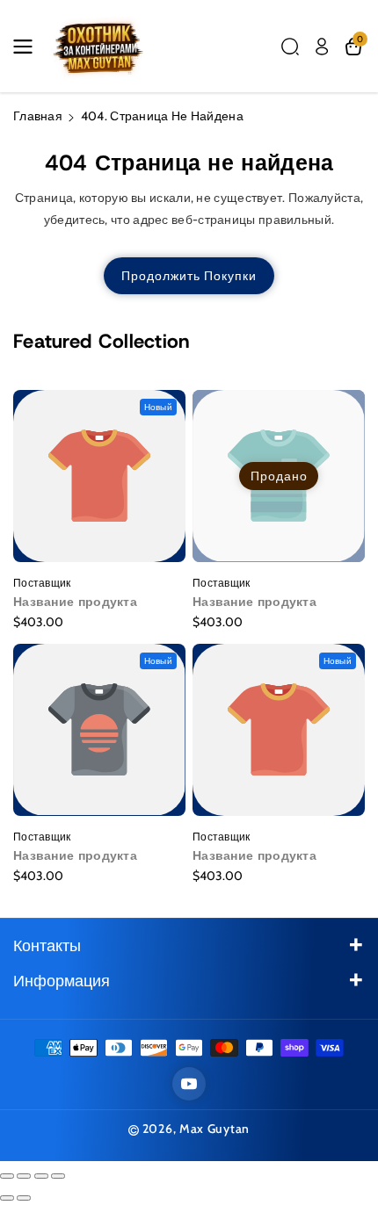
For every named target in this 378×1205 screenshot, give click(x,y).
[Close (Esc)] (7, 1176)
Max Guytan (214, 1128)
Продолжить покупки (189, 276)
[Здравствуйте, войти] (322, 46)
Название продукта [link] (75, 602)
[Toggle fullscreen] (41, 1176)
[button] (28, 46)
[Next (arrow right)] (24, 1198)
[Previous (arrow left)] (7, 1198)
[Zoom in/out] (58, 1176)
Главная (37, 116)
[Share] (24, 1176)
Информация (61, 981)
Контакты (47, 945)
